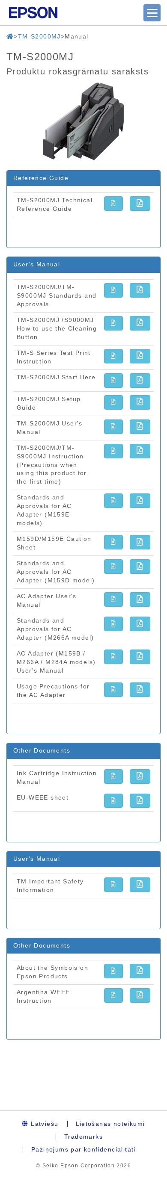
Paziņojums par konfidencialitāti (83, 1149)
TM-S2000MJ (39, 36)
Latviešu (44, 1123)
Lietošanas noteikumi (110, 1123)
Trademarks (83, 1136)
